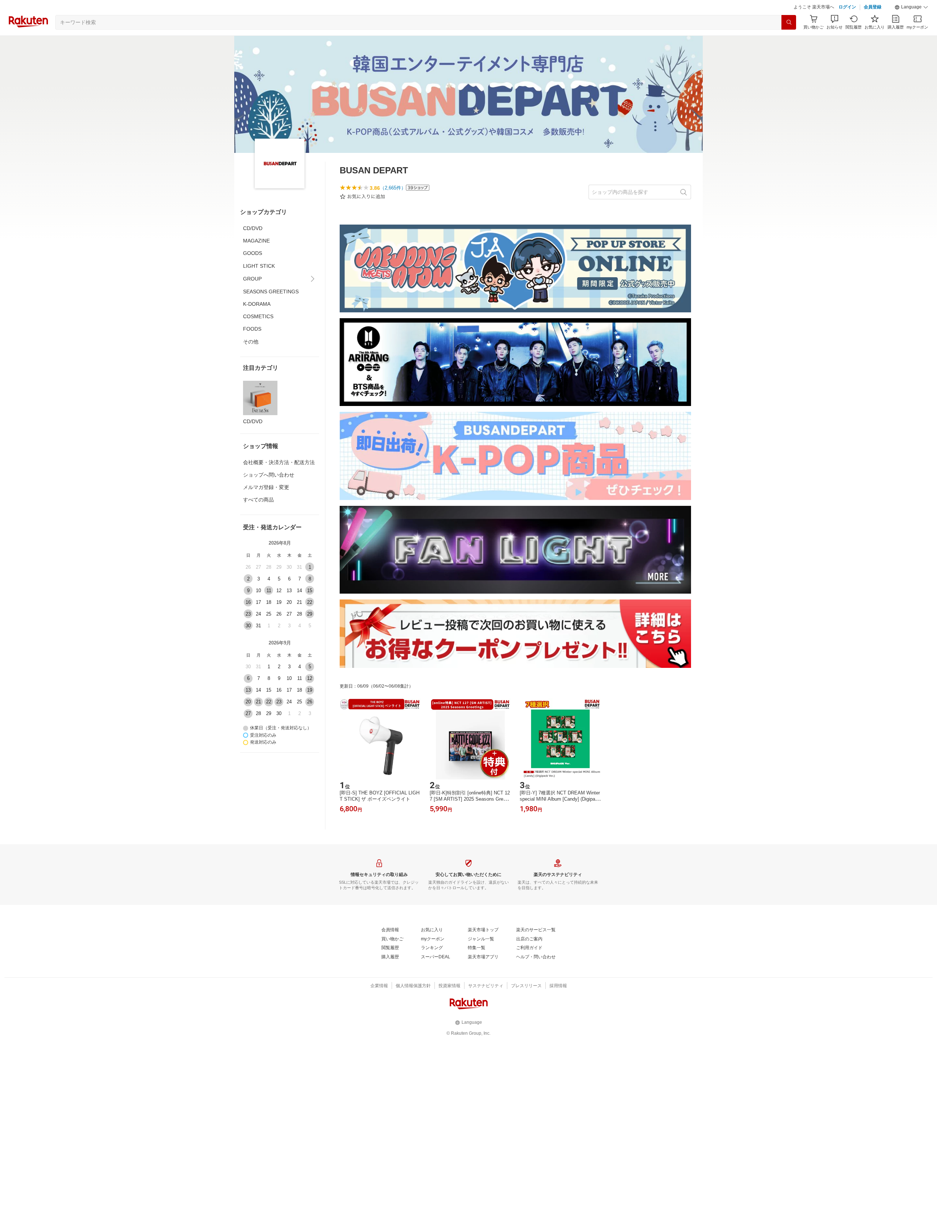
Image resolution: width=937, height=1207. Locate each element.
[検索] (788, 22)
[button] (911, 7)
